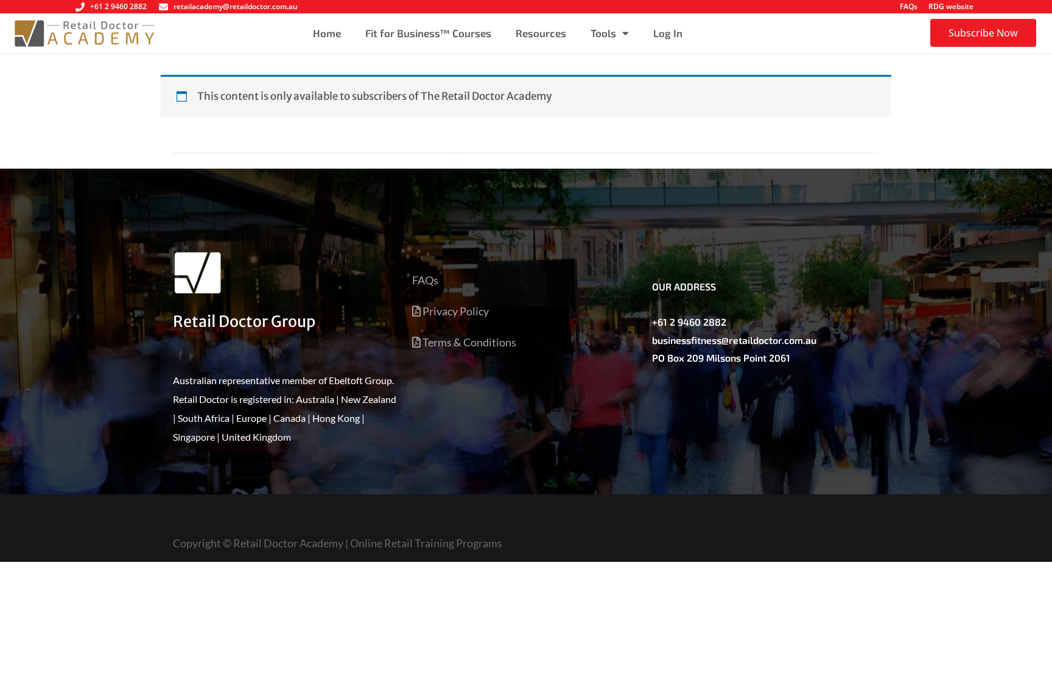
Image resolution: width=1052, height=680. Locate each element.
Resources (541, 33)
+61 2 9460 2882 (689, 322)
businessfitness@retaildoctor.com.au (734, 340)
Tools (603, 33)
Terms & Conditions (468, 342)
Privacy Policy (455, 311)
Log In (667, 33)
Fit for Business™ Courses (428, 33)
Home (327, 33)
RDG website (950, 6)
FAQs (908, 6)
